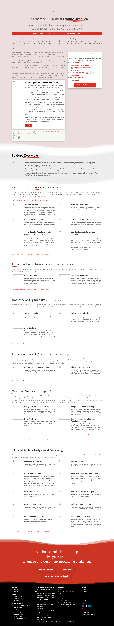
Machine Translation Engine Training (46, 602)
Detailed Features (75, 75)
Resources (61, 587)
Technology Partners (65, 600)
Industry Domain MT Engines (21, 609)
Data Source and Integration (44, 617)
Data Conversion (41, 619)
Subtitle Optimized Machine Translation (80, 67)
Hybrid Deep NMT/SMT (42, 599)
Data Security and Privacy (66, 606)
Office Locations (87, 598)
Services (14, 594)
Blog (61, 593)
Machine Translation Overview (21, 605)
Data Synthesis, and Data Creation (45, 604)
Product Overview (75, 62)
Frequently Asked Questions (67, 591)
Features (73, 64)
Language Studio (18, 589)
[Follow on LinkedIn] (89, 606)
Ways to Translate (18, 616)
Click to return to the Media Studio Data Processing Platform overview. (30, 254)
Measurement (40, 608)
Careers (85, 591)
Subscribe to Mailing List (89, 614)
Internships (86, 593)
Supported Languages (65, 602)
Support (62, 589)
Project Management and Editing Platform (82, 72)
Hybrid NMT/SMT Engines (20, 618)
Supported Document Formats (67, 604)
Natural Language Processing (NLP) (45, 610)
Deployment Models (65, 609)
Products (14, 587)
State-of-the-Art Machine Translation (46, 593)
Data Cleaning (40, 606)
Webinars (62, 596)
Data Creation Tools (18, 614)
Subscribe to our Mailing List (57, 576)
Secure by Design (75, 70)
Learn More (28, 125)
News (84, 596)
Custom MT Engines (18, 596)
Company (85, 589)
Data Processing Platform (77, 77)
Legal (84, 600)
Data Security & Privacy (76, 68)
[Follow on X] (86, 606)
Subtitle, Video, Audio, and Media (45, 615)
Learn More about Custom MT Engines (81, 434)
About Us (84, 587)
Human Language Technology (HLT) (44, 587)
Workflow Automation (42, 613)
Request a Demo (81, 85)
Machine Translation (17, 603)
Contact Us (67, 569)
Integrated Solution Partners (67, 598)
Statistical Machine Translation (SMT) (46, 597)
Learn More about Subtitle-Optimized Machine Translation (30, 200)
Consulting (16, 600)
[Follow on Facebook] (83, 606)
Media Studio (17, 591)
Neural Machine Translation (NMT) (45, 595)
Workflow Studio (27, 137)
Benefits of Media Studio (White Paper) (80, 65)
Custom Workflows (18, 598)
